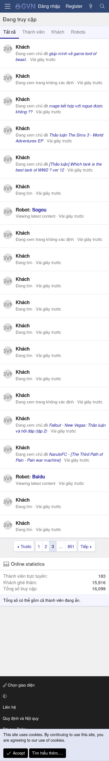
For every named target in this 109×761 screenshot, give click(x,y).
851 (71, 546)
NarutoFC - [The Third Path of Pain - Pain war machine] (59, 457)
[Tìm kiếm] (102, 6)
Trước (26, 546)
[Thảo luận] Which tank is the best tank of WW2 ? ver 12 (59, 167)
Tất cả (9, 32)
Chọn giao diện (21, 685)
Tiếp (84, 546)
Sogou (39, 209)
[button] (53, 696)
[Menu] (7, 6)
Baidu (38, 476)
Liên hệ (9, 707)
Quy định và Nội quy (21, 718)
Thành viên (33, 32)
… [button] (61, 546)
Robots (78, 32)
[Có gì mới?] (91, 6)
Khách (57, 32)
